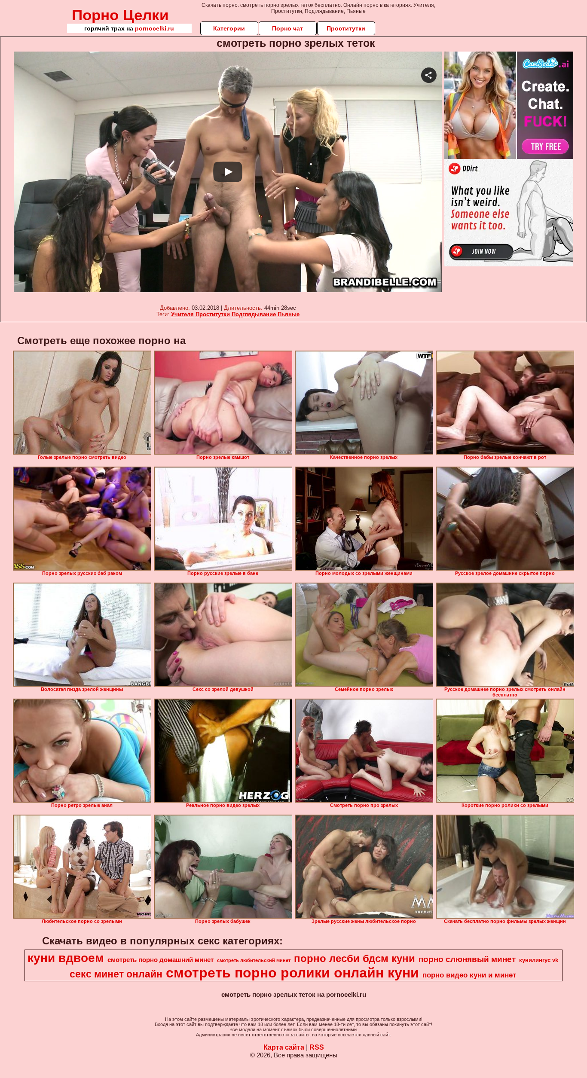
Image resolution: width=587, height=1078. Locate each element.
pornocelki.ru (154, 28)
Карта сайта (283, 1047)
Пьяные (289, 314)
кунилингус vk (538, 960)
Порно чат (287, 28)
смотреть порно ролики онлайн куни (292, 972)
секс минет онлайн (116, 974)
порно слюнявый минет (467, 959)
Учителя (182, 314)
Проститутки (346, 28)
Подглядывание (254, 314)
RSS (316, 1047)
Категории (229, 28)
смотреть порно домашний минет (160, 959)
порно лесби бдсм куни (354, 958)
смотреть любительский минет (253, 960)
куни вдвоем (66, 958)
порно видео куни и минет (469, 975)
